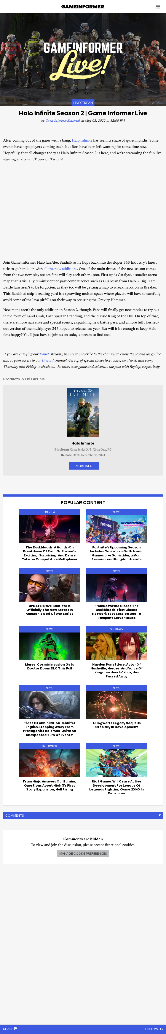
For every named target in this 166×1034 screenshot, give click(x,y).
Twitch (44, 354)
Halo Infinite (82, 141)
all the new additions (60, 269)
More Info (84, 466)
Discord (48, 361)
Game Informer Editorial (62, 121)
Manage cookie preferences (83, 853)
